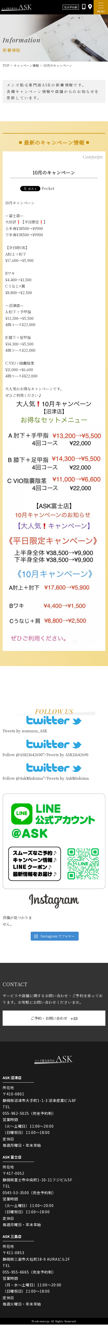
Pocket (48, 188)
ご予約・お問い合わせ (49, 1018)
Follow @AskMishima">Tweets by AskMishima (46, 778)
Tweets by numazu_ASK (25, 730)
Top (6, 65)
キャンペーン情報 (26, 65)
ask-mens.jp (42, 1321)
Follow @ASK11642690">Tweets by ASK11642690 (45, 754)
